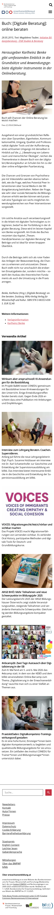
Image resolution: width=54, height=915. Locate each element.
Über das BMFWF (11, 863)
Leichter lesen (9, 848)
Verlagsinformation (18, 319)
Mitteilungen (9, 860)
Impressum (8, 823)
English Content (10, 845)
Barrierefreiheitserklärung (16, 833)
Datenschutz (9, 826)
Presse (6, 814)
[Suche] (50, 4)
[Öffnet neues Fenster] (9, 5)
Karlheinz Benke (16, 323)
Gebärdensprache (12, 852)
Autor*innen (9, 811)
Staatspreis (8, 841)
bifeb (5, 867)
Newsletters (8, 804)
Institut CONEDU (19, 884)
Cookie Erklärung (11, 829)
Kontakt (6, 807)
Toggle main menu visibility (50, 12)
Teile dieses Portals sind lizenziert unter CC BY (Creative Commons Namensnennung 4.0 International (24, 897)
